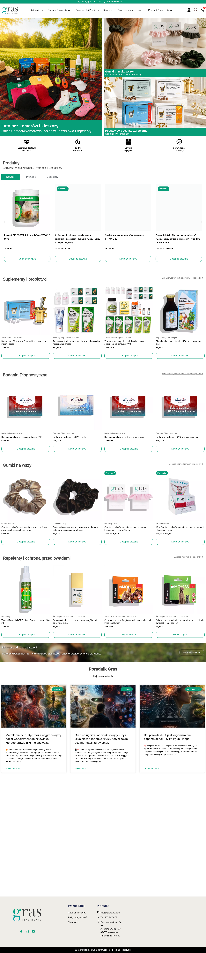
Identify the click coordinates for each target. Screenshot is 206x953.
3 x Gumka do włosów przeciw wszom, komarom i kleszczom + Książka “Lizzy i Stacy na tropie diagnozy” (27, 239)
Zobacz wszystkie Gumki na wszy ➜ (186, 464)
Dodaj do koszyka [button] (27, 259)
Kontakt (170, 10)
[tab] (10, 177)
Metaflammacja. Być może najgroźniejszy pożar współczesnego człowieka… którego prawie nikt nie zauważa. (33, 738)
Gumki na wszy (125, 10)
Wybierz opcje (129, 634)
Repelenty (108, 10)
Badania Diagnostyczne (60, 10)
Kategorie (35, 10)
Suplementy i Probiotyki (87, 10)
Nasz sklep (73, 922)
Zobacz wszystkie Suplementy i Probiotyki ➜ (182, 278)
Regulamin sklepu (77, 912)
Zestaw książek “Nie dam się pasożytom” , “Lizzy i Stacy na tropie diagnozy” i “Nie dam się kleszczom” (127, 239)
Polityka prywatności (78, 917)
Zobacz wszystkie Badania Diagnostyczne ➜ (182, 373)
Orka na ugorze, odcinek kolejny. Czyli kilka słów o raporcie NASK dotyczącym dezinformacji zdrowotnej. (101, 738)
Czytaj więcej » (13, 768)
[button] (4, 222)
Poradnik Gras (155, 10)
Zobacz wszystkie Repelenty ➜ (188, 557)
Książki (140, 10)
